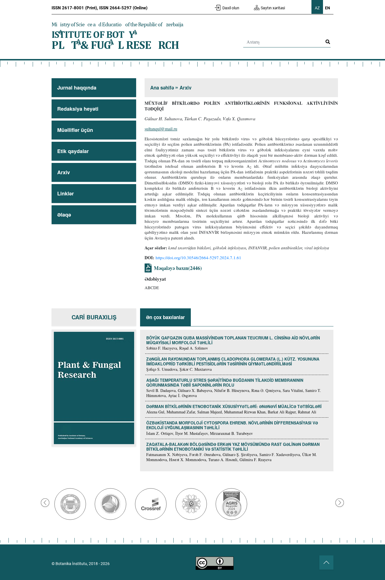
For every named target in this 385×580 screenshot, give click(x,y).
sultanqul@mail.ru (161, 129)
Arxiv (63, 172)
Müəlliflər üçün (75, 130)
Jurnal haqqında (76, 87)
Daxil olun (230, 8)
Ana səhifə (162, 87)
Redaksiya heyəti (77, 108)
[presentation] (45, 502)
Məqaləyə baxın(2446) (178, 268)
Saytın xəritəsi (273, 8)
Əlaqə (64, 214)
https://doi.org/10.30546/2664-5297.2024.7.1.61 (198, 257)
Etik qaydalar (73, 151)
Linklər (65, 193)
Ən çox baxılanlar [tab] (165, 317)
